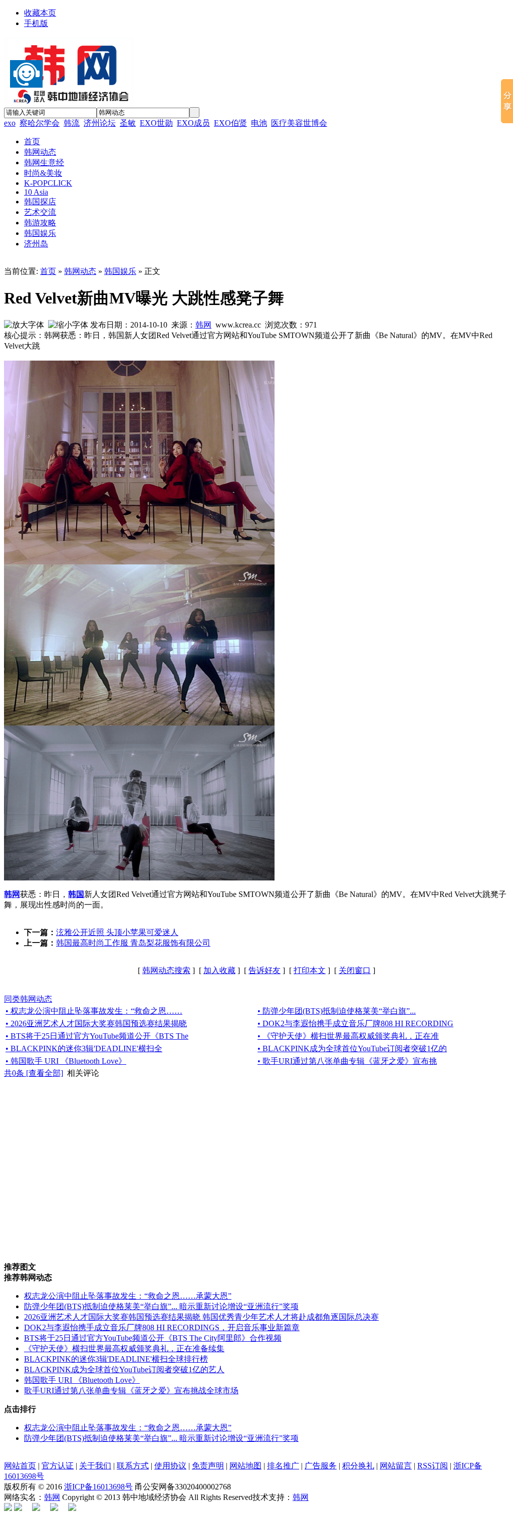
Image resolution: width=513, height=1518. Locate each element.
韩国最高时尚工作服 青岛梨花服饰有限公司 (133, 943)
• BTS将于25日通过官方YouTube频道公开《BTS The (97, 1036)
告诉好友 (264, 970)
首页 (48, 271)
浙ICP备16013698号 (98, 1486)
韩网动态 (80, 271)
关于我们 (95, 1465)
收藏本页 (40, 13)
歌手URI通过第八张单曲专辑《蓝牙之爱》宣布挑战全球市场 (131, 1390)
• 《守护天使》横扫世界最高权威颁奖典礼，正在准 (348, 1036)
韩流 (72, 123)
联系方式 (133, 1465)
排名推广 (283, 1465)
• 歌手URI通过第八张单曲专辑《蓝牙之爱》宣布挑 (347, 1061)
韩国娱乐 (120, 271)
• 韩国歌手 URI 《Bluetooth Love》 (66, 1061)
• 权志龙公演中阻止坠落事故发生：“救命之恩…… (94, 1011)
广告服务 (321, 1465)
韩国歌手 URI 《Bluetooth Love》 (82, 1380)
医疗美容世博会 (299, 123)
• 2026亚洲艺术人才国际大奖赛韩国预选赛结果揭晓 (96, 1023)
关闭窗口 (355, 970)
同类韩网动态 (28, 999)
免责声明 (208, 1465)
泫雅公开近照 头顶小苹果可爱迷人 (117, 932)
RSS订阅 (432, 1465)
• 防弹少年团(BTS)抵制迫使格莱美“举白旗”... (337, 1011)
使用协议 (170, 1465)
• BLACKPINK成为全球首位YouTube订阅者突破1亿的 (352, 1048)
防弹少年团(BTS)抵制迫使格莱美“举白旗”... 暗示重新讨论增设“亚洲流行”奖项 (161, 1306)
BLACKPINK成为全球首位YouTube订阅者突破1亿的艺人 (124, 1369)
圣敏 (128, 123)
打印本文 (310, 970)
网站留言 (396, 1465)
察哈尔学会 (40, 123)
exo (10, 123)
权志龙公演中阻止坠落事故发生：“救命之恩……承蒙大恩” (127, 1296)
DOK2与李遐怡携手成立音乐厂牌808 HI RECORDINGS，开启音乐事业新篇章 (162, 1327)
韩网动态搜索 (166, 970)
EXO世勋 (156, 123)
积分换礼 (358, 1465)
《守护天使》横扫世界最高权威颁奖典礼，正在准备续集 (124, 1348)
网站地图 (245, 1465)
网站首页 (20, 1465)
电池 (259, 123)
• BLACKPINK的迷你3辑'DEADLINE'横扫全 (84, 1048)
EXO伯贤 (230, 123)
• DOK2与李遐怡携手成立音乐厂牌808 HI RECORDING (355, 1023)
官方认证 (58, 1465)
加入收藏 (219, 970)
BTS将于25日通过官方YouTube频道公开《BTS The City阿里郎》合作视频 (153, 1338)
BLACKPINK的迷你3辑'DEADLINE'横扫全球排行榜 (116, 1359)
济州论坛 (100, 123)
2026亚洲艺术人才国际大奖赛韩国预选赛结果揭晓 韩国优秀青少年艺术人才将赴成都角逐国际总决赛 (201, 1317)
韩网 (203, 325)
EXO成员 (193, 123)
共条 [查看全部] (33, 1073)
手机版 (36, 23)
